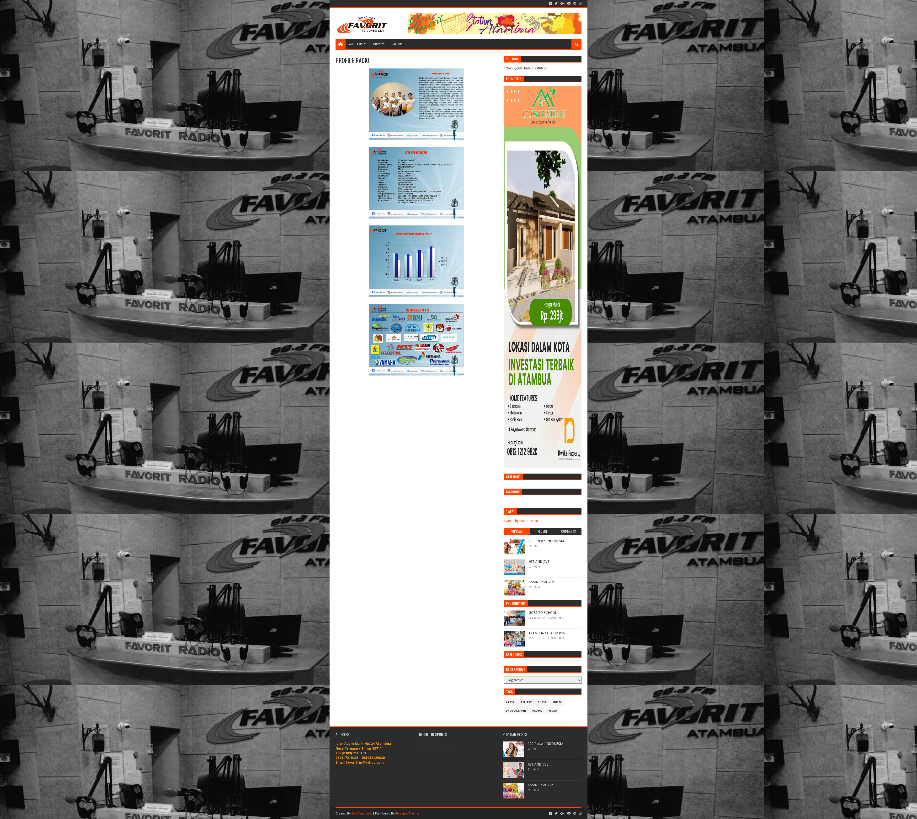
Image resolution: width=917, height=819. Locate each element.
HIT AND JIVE (539, 561)
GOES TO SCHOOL (543, 613)
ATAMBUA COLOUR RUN (547, 633)
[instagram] (579, 3)
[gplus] (562, 3)
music (557, 702)
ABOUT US (356, 43)
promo (537, 710)
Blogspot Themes (407, 813)
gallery (526, 702)
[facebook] (550, 3)
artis (510, 702)
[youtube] (568, 3)
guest (542, 702)
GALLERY (397, 43)
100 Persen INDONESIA (546, 541)
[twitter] (556, 3)
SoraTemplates (361, 813)
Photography (516, 710)
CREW (377, 43)
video (552, 710)
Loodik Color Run (541, 582)
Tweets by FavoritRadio (521, 521)
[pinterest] (574, 3)
